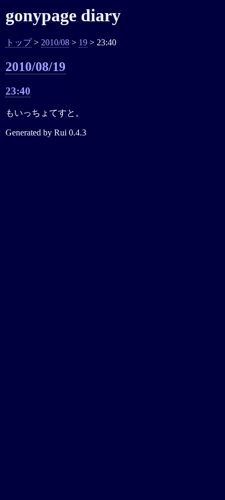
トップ (18, 42)
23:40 (18, 91)
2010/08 (55, 42)
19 (83, 42)
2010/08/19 (35, 67)
